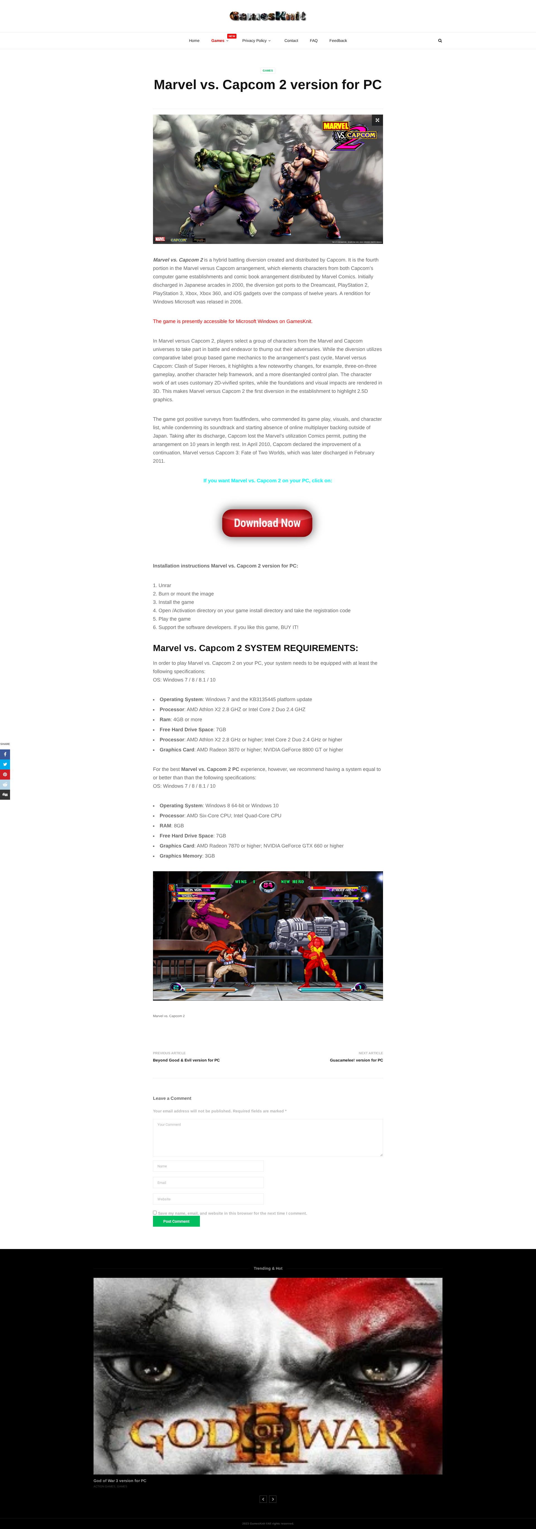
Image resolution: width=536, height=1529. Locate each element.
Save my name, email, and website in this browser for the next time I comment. (232, 1213)
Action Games (104, 1486)
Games (268, 70)
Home (194, 40)
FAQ (314, 40)
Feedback (338, 40)
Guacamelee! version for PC (356, 1060)
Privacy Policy (254, 40)
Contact (291, 40)
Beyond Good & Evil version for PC (186, 1060)
